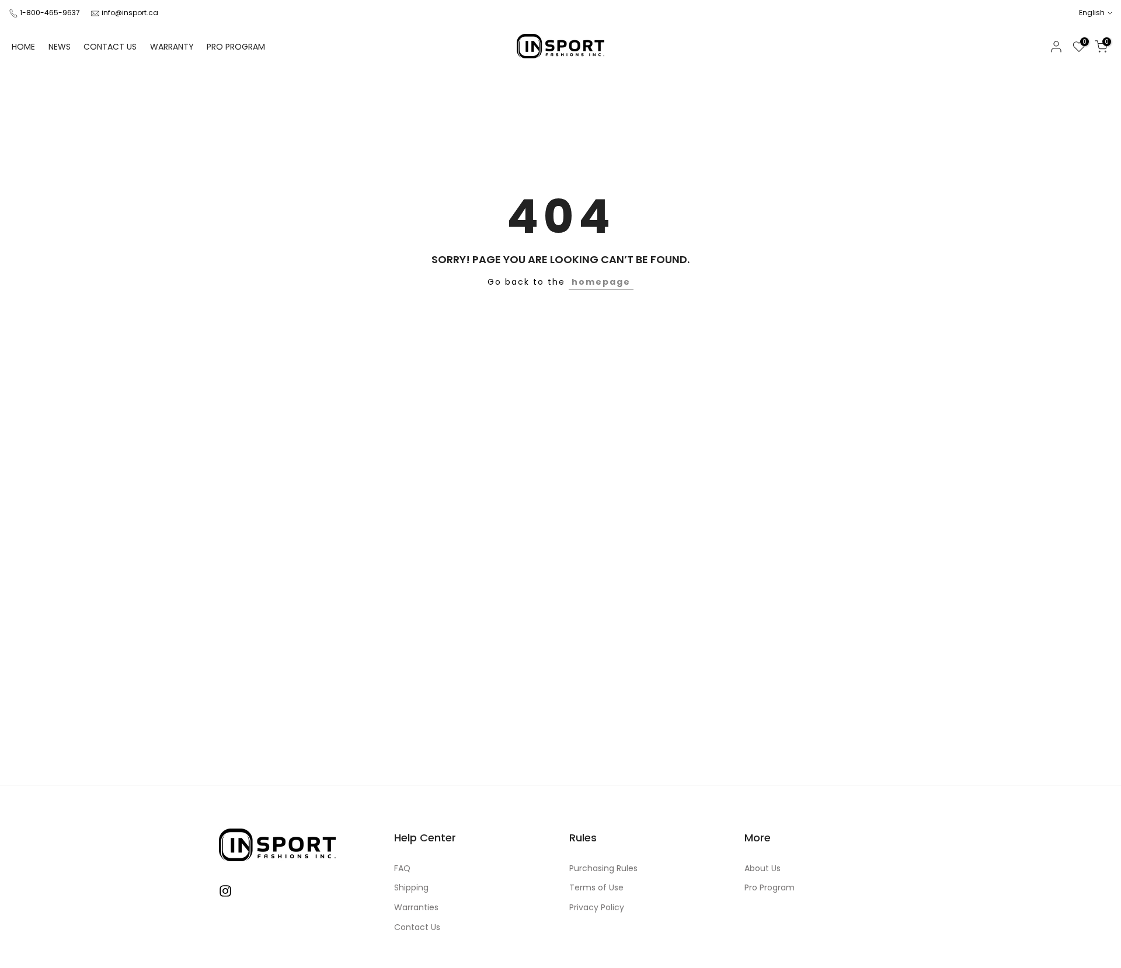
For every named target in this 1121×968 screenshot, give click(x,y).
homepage (601, 282)
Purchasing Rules (603, 868)
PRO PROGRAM (236, 47)
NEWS (59, 47)
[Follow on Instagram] (225, 891)
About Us (762, 868)
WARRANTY (172, 47)
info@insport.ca (130, 13)
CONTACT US (110, 47)
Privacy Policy (596, 907)
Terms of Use (596, 887)
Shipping (411, 887)
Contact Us (417, 927)
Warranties (416, 907)
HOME (23, 47)
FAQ (402, 868)
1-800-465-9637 (50, 13)
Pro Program (769, 887)
